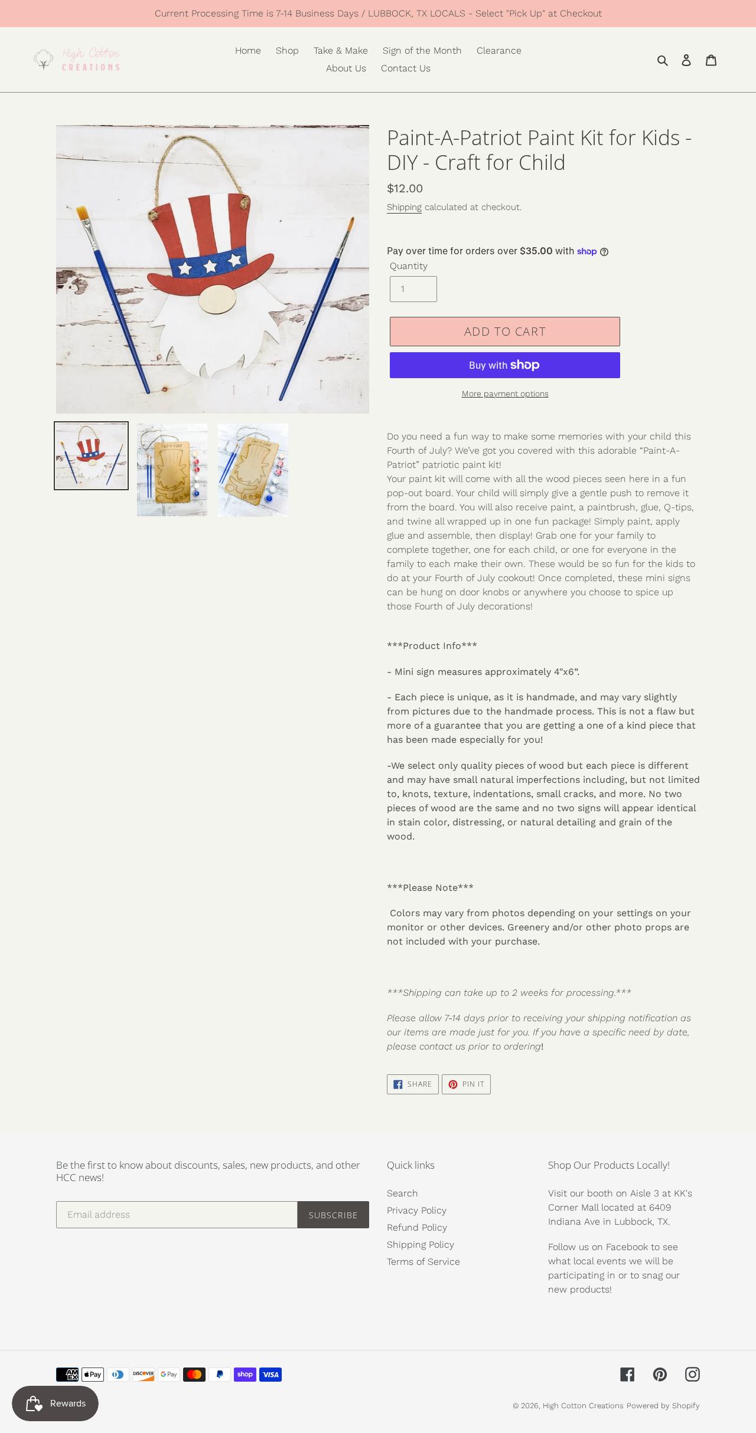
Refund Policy (417, 1227)
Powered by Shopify (663, 1405)
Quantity (409, 265)
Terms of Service (423, 1261)
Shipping (404, 207)
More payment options (505, 393)
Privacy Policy (417, 1210)
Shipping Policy (420, 1244)
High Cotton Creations (583, 1405)
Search (402, 1193)
